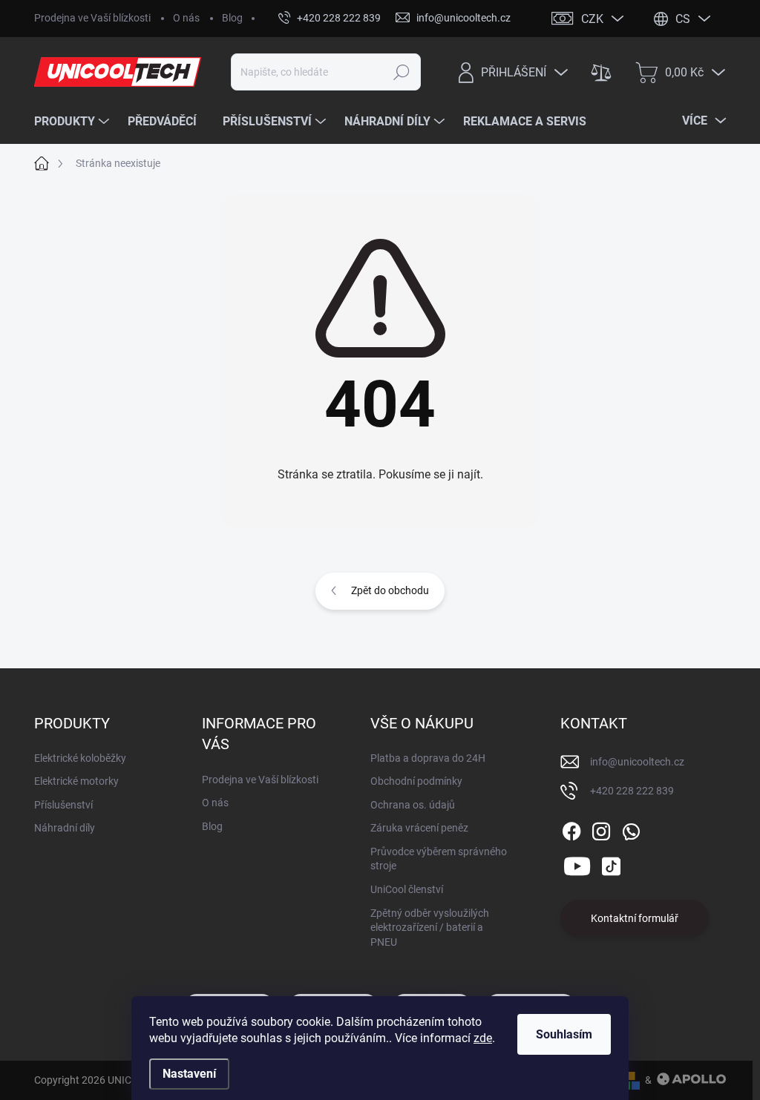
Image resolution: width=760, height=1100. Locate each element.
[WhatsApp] (631, 828)
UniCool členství (406, 889)
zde (483, 1038)
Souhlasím (564, 1034)
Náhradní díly (64, 828)
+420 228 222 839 (632, 791)
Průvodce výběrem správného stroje (438, 859)
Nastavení (189, 1074)
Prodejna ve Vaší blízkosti (92, 18)
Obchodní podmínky (416, 781)
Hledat (401, 72)
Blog (232, 18)
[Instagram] (601, 828)
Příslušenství (63, 805)
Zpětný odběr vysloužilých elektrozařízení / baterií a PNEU (429, 927)
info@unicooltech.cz (637, 762)
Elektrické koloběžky (80, 758)
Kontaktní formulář (634, 918)
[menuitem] (73, 121)
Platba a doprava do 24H (427, 758)
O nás (186, 18)
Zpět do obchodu (390, 590)
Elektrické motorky (76, 781)
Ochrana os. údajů (412, 805)
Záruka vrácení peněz (419, 828)
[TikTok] (611, 864)
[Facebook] (571, 828)
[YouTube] (577, 864)
